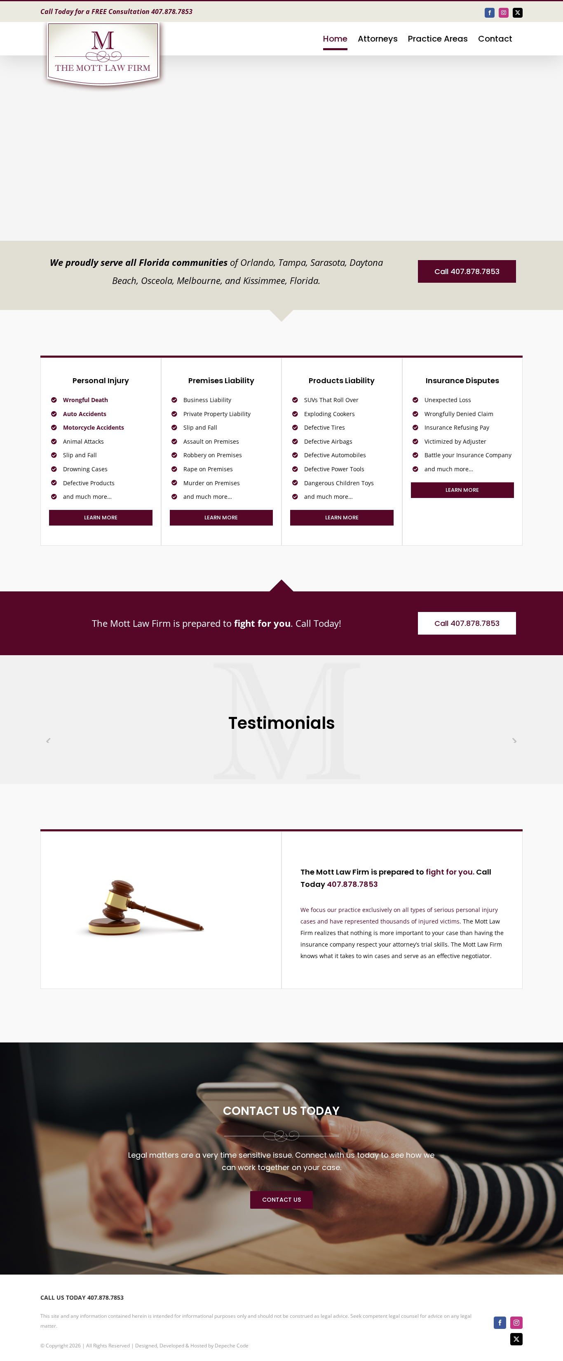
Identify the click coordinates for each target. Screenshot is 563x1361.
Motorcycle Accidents (93, 427)
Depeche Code (232, 1345)
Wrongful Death (85, 400)
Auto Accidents (84, 414)
